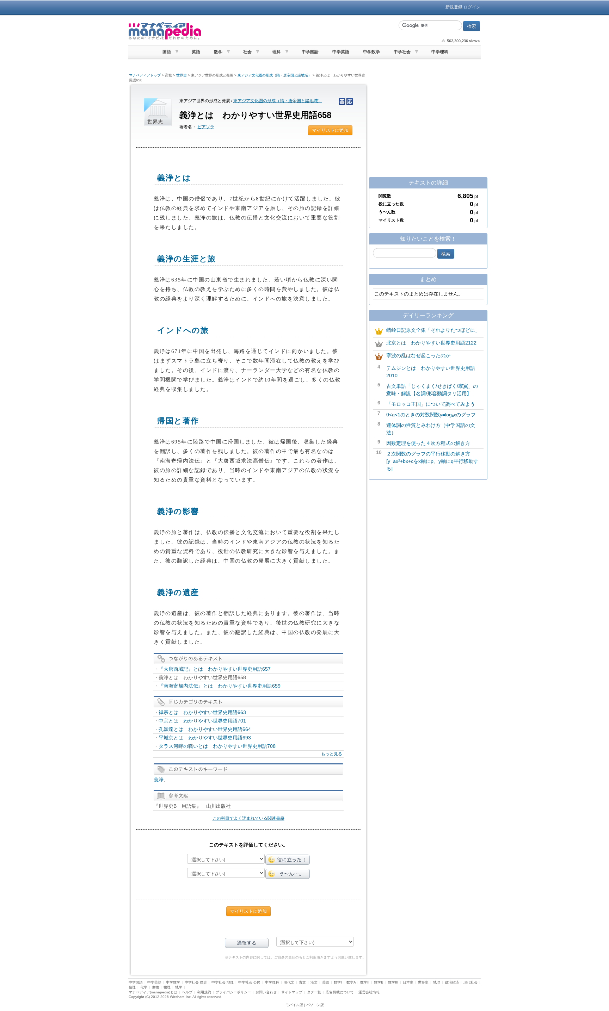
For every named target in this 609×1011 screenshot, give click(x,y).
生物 (155, 987)
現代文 (289, 982)
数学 (218, 51)
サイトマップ (291, 992)
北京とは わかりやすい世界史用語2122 (431, 343)
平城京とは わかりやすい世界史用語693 (205, 737)
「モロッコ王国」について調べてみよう (430, 404)
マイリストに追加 (330, 130)
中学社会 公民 (249, 982)
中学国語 (310, 51)
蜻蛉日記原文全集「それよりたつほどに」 (433, 330)
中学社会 (402, 51)
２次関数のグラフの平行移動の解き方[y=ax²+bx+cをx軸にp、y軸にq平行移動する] (432, 461)
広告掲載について (340, 992)
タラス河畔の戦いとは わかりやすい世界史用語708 (217, 746)
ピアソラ (205, 126)
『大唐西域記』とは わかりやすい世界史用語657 (215, 669)
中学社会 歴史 (196, 982)
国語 (166, 51)
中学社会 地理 (222, 982)
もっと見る (331, 753)
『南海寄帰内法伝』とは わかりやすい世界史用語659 (220, 686)
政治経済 (452, 982)
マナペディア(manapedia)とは (153, 992)
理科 (276, 51)
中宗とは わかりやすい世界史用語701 (202, 721)
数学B (378, 982)
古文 (302, 982)
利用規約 (204, 992)
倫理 (132, 987)
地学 (178, 987)
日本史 (408, 982)
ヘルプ (187, 992)
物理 (167, 987)
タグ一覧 (314, 992)
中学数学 (371, 51)
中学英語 (340, 51)
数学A (351, 982)
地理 (436, 982)
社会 (247, 51)
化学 (143, 987)
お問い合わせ (266, 992)
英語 (196, 51)
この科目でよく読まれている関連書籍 (248, 818)
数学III (393, 982)
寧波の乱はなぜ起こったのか (418, 355)
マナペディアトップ (145, 75)
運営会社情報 (369, 992)
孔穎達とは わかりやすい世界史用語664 (205, 729)
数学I (338, 982)
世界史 (181, 75)
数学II (364, 982)
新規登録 (453, 7)
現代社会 (470, 982)
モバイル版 (294, 1005)
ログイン (471, 7)
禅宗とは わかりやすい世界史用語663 (202, 712)
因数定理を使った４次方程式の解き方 (428, 443)
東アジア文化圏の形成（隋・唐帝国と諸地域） (275, 75)
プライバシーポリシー (233, 992)
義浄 (159, 779)
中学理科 (439, 51)
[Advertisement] (299, 31)
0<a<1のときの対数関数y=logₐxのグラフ (431, 414)
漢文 (314, 982)
